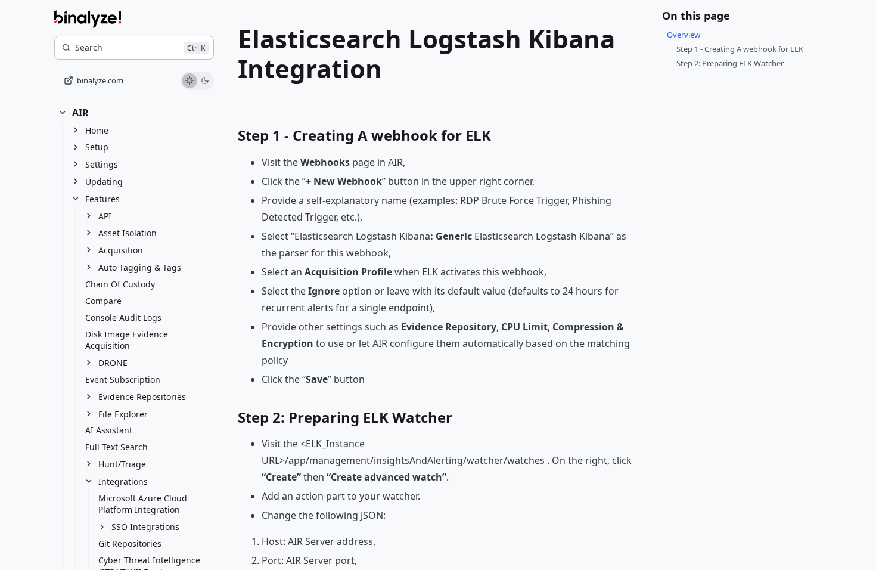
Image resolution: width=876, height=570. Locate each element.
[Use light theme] (189, 81)
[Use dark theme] (205, 81)
